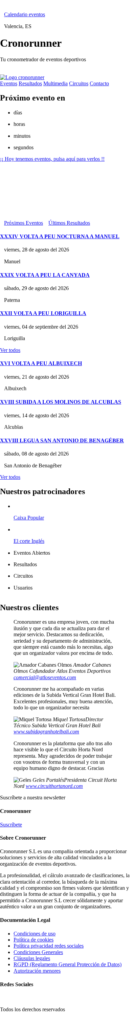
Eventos (8, 83)
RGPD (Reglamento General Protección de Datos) (68, 964)
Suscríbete (11, 824)
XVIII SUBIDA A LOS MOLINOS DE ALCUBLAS (60, 402)
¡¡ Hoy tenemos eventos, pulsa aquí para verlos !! (52, 159)
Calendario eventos (24, 14)
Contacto (99, 83)
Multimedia (55, 83)
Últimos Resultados (69, 223)
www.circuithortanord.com (54, 786)
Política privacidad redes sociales (49, 946)
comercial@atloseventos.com (45, 677)
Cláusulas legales (32, 958)
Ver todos (10, 350)
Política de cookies (33, 940)
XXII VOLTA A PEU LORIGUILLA (43, 313)
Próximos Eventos (23, 223)
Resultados (30, 83)
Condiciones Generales (38, 952)
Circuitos (78, 83)
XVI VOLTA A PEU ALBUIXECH (41, 363)
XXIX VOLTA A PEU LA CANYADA (45, 275)
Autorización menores (37, 971)
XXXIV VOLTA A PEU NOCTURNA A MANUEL (59, 236)
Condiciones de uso (35, 933)
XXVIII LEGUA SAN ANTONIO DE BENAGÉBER (62, 440)
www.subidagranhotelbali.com (46, 731)
